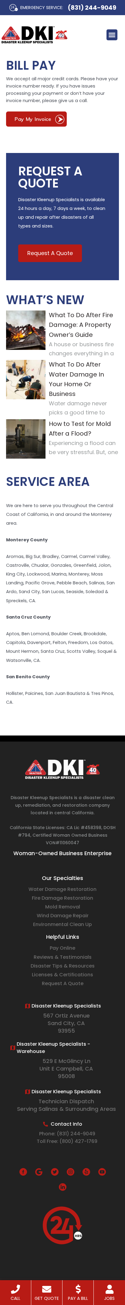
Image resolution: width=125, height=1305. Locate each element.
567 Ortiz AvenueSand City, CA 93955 (66, 1023)
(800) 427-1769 (78, 1141)
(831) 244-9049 (92, 7)
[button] (111, 34)
